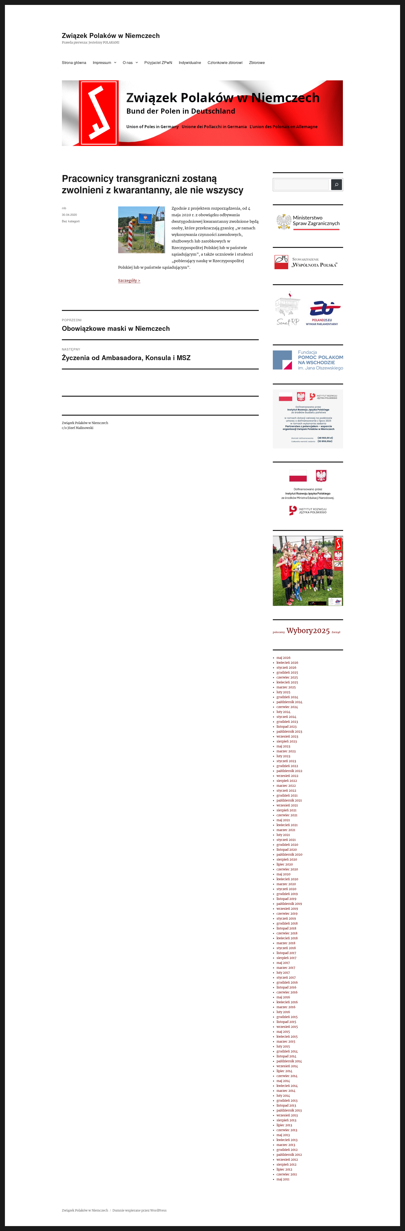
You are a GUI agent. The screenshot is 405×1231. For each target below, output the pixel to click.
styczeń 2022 (286, 791)
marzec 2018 (286, 943)
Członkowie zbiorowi (225, 62)
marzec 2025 (286, 687)
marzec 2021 (286, 830)
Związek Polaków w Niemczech (111, 35)
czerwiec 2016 (287, 992)
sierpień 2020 (287, 860)
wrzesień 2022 (287, 776)
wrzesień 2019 (287, 909)
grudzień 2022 (287, 766)
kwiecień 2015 (287, 1037)
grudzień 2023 (287, 722)
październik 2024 (289, 702)
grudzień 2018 (287, 923)
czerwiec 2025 (287, 677)
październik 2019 (289, 904)
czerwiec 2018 (287, 933)
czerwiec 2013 (287, 1130)
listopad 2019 (286, 899)
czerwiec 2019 (287, 914)
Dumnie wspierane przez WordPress (139, 1210)
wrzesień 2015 (287, 1027)
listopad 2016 (286, 987)
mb (64, 208)
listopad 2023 (286, 727)
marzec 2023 (286, 751)
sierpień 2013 (286, 1120)
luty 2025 (283, 692)
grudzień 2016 (287, 983)
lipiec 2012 (284, 1169)
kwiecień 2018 (287, 938)
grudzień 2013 (287, 1101)
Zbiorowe (257, 62)
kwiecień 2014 (287, 1086)
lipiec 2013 (284, 1125)
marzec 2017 (286, 968)
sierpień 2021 (286, 810)
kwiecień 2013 (287, 1140)
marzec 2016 (286, 1007)
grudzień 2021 (287, 796)
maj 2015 (283, 1032)
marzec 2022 (286, 786)
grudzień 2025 (287, 673)
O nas (128, 62)
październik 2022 (289, 771)
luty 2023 (283, 756)
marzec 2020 (286, 884)
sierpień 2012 (286, 1165)
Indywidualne (190, 62)
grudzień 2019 (287, 894)
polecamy (279, 632)
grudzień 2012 (287, 1150)
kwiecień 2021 (287, 825)
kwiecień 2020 (287, 879)
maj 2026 (284, 658)
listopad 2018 (286, 928)
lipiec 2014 (284, 1071)
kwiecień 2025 (287, 682)
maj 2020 (283, 874)
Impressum (102, 62)
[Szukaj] (336, 184)
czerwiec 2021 (287, 815)
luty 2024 (283, 712)
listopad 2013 (286, 1106)
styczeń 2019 (286, 919)
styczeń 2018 (286, 948)
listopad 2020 (287, 850)
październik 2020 (289, 855)
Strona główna (74, 62)
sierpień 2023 (287, 741)
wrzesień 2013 (287, 1115)
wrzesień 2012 (287, 1160)
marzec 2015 (286, 1042)
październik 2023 (289, 732)
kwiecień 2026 (287, 663)
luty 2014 (283, 1096)
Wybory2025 (308, 630)
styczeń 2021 (286, 840)
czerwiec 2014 (287, 1076)
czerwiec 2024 (287, 707)
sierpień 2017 (286, 958)
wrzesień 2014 (287, 1066)
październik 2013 (289, 1110)
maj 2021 (283, 820)
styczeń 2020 (286, 889)
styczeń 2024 (286, 717)
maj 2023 (283, 746)
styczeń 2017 (286, 978)
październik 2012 (289, 1155)
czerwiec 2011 (287, 1174)
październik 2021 (289, 800)
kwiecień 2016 (287, 1002)
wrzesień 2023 (287, 737)
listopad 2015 (286, 1022)
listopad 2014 (286, 1056)
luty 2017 (283, 973)
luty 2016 (283, 1012)
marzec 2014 (286, 1091)
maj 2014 (283, 1081)
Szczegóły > (129, 280)
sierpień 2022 (287, 781)
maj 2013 (283, 1135)
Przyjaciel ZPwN (158, 62)
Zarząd (336, 632)
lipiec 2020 (285, 864)
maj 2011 (283, 1179)
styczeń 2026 (286, 668)
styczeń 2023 (286, 761)
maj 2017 (283, 963)
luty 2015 (283, 1046)
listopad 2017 (286, 953)
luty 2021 (283, 835)
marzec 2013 (286, 1145)
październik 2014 (289, 1061)
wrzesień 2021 (287, 805)
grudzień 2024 (287, 697)
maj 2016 (283, 997)
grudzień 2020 (287, 845)
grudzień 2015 (287, 1017)
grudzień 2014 (287, 1051)
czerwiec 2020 (287, 869)
